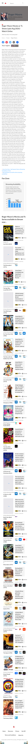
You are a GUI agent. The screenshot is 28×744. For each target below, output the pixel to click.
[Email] (14, 42)
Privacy (17, 731)
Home (3, 38)
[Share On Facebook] (3, 42)
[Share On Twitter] (10, 42)
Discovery (10, 731)
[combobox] (15, 46)
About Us (20, 735)
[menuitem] (4, 731)
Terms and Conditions (10, 735)
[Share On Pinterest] (6, 42)
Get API (24, 731)
